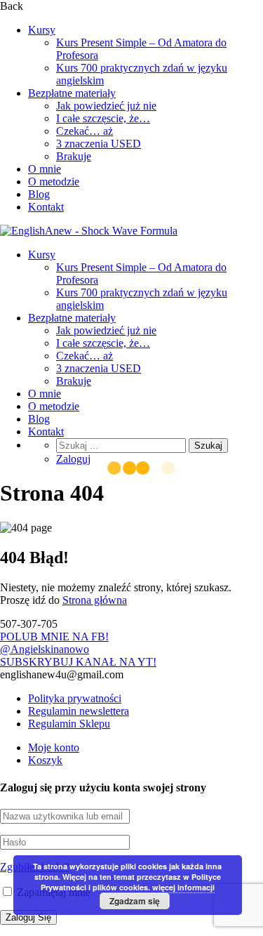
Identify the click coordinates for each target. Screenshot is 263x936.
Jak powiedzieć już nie (106, 106)
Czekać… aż (84, 131)
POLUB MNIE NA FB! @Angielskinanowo (54, 643)
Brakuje (73, 156)
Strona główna (94, 600)
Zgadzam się (134, 901)
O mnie (44, 169)
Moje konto (53, 747)
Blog (39, 194)
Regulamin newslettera (78, 711)
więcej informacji (183, 887)
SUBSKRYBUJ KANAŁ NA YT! (78, 662)
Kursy (41, 30)
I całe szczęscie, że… (103, 118)
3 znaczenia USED (98, 144)
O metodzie (53, 181)
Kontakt (46, 207)
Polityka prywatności (74, 698)
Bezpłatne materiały (72, 93)
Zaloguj (73, 459)
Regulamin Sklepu (69, 724)
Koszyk (45, 760)
